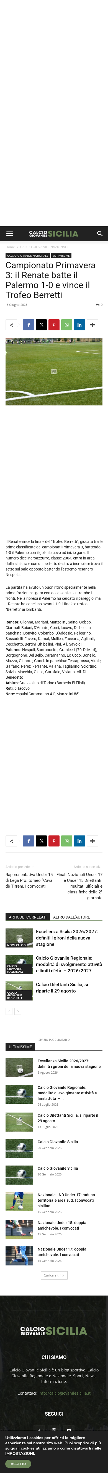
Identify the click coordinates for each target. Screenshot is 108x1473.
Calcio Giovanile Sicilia (58, 1142)
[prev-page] (9, 1011)
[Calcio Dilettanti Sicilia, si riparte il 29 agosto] (19, 1122)
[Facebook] (28, 324)
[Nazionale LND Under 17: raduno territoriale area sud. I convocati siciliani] (19, 1201)
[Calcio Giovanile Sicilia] (19, 1148)
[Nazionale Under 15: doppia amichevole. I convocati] (19, 1229)
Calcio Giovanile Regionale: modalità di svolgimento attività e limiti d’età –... (67, 1093)
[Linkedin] (79, 324)
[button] (9, 233)
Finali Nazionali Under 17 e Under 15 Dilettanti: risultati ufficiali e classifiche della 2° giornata (79, 886)
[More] (92, 324)
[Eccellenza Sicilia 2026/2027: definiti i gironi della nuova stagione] (19, 938)
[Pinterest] (54, 324)
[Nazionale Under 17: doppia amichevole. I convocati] (19, 1255)
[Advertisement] (54, 56)
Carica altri (52, 1275)
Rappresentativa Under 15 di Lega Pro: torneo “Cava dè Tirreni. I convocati (29, 880)
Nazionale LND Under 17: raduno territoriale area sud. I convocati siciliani (66, 1200)
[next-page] (17, 1011)
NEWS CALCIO (16, 945)
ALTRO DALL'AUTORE (71, 917)
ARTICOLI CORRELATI (28, 917)
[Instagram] (54, 1430)
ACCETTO (18, 1464)
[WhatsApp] (66, 324)
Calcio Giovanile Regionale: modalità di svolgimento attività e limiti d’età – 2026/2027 (69, 964)
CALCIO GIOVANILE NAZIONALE (44, 247)
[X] (41, 324)
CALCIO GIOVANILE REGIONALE (15, 995)
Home (10, 247)
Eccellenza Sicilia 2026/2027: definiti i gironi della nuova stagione (67, 938)
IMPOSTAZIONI (19, 1453)
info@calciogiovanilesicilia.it (64, 1393)
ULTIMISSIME (61, 256)
